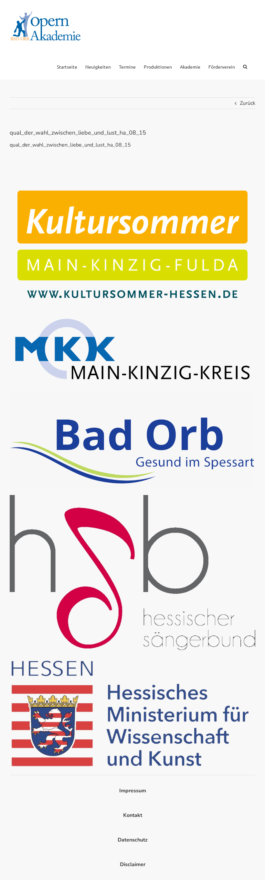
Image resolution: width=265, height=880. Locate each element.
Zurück (247, 103)
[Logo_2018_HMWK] (132, 659)
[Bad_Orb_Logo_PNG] (132, 395)
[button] (245, 66)
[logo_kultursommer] (132, 185)
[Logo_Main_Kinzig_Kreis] (132, 314)
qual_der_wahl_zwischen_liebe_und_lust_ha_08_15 (70, 144)
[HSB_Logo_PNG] (132, 497)
